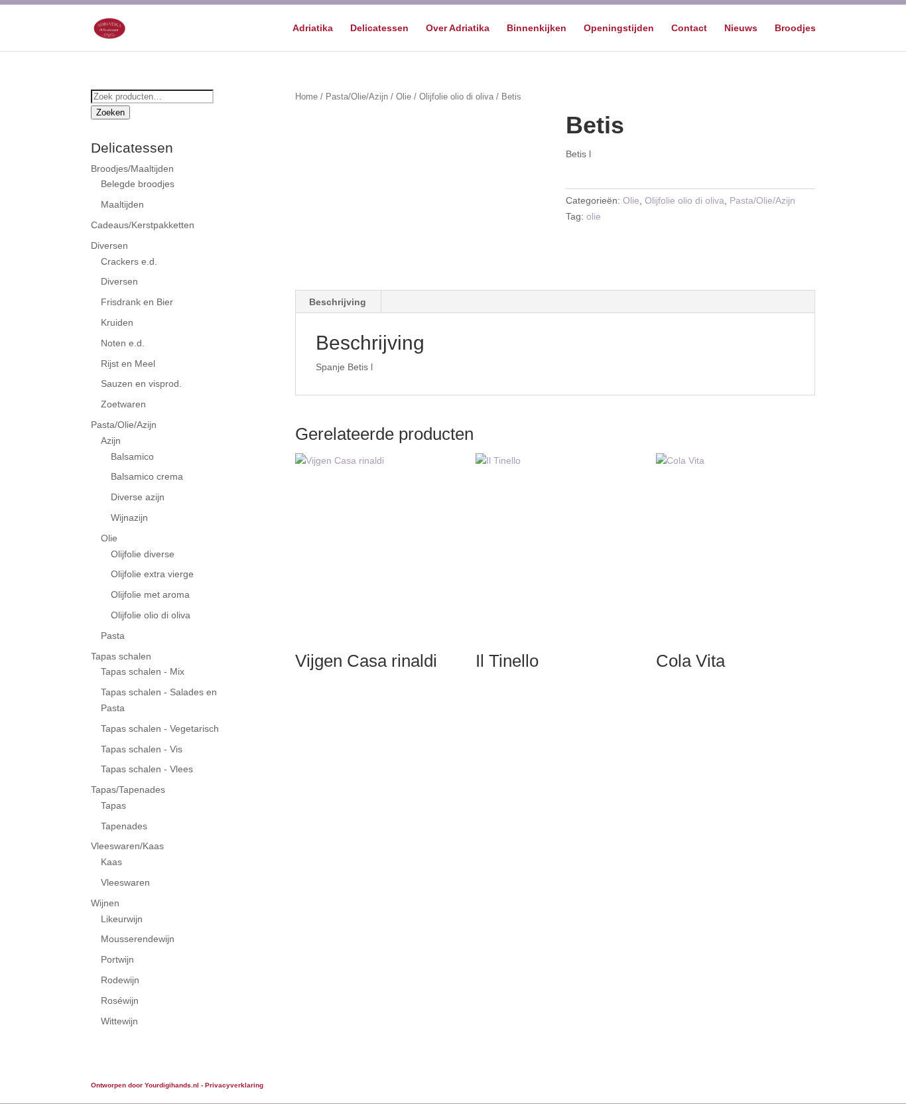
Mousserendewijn (137, 938)
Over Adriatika (457, 28)
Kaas (111, 862)
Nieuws (740, 28)
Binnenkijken (536, 28)
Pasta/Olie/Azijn (357, 97)
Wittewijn (119, 1021)
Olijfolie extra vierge (152, 574)
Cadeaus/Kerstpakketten (142, 225)
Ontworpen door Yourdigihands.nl (145, 1085)
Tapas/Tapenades (128, 789)
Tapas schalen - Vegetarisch (160, 728)
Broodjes (795, 28)
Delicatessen (379, 28)
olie (593, 216)
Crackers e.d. (129, 261)
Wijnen (105, 903)
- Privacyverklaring (232, 1085)
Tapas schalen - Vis (141, 749)
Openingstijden (619, 28)
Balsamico (132, 456)
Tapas (113, 805)
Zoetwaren (123, 404)
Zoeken (110, 112)
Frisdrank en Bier (137, 302)
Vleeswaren (125, 882)
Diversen (109, 245)
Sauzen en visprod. (141, 383)
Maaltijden (122, 204)
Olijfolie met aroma (150, 594)
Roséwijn (120, 1000)
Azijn (111, 440)
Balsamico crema (147, 476)
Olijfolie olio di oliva (456, 97)
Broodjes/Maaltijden (132, 168)
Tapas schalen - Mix (142, 671)
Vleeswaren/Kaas (127, 846)
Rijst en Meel (128, 363)
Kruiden (117, 322)
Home (306, 97)
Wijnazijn (129, 517)
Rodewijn (120, 980)
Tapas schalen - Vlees (147, 769)
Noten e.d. (123, 343)
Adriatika (312, 28)
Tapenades (124, 826)
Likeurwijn (122, 919)
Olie (403, 97)
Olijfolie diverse (142, 554)
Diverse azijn (137, 497)
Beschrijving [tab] (337, 302)
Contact (689, 28)
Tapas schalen (121, 656)
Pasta (113, 635)
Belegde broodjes (137, 183)
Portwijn (117, 959)
